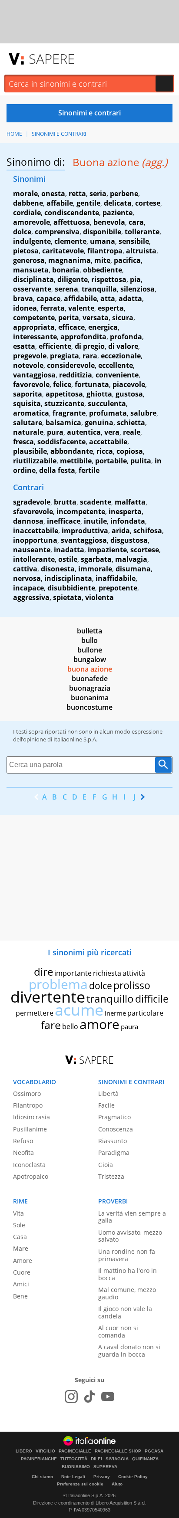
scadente (95, 502)
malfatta (130, 502)
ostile (67, 559)
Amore (22, 1260)
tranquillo (110, 998)
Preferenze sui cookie (80, 1484)
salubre (143, 413)
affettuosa (71, 222)
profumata (108, 413)
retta (77, 193)
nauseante (31, 549)
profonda (126, 336)
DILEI (96, 1459)
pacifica (127, 260)
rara (90, 356)
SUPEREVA (105, 1467)
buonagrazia (89, 688)
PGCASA (154, 1451)
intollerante (34, 559)
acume (79, 1009)
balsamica (63, 422)
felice (62, 384)
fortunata (92, 384)
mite (102, 260)
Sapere (52, 58)
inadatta (69, 549)
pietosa (26, 251)
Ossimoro (27, 1093)
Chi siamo (42, 1476)
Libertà (108, 1093)
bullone (89, 650)
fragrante (69, 413)
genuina (99, 422)
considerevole (71, 365)
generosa (29, 260)
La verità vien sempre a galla (132, 1217)
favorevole (31, 384)
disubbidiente (71, 588)
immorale (95, 569)
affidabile (80, 298)
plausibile (30, 451)
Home (14, 134)
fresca (23, 441)
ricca (104, 451)
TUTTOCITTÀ (73, 1459)
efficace (71, 327)
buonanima (90, 697)
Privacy (101, 1476)
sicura (122, 317)
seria (98, 193)
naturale (28, 432)
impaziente (107, 549)
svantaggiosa (84, 540)
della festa (57, 470)
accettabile (108, 441)
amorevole (31, 222)
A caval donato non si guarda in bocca (129, 1350)
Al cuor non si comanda (118, 1331)
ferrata (52, 308)
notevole (28, 365)
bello (70, 1026)
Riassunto (112, 1141)
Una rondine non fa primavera (126, 1255)
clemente (70, 241)
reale (131, 432)
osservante (32, 289)
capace (48, 298)
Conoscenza (115, 1129)
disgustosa (129, 540)
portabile (111, 461)
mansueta (31, 270)
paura (129, 1026)
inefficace (63, 521)
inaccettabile (35, 530)
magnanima (69, 260)
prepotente (118, 588)
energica (103, 327)
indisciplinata (68, 578)
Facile (106, 1105)
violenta (99, 597)
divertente (47, 996)
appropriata (34, 327)
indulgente (32, 241)
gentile (88, 203)
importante (73, 973)
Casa (20, 1237)
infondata (127, 521)
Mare (20, 1248)
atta (107, 298)
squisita (27, 403)
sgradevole (31, 502)
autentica (84, 432)
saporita (27, 394)
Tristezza (111, 1176)
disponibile (102, 231)
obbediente (102, 270)
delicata (118, 203)
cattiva (25, 569)
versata (96, 317)
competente (34, 317)
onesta (53, 193)
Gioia (105, 1165)
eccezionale (121, 356)
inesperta (125, 511)
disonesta (58, 569)
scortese (144, 549)
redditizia (75, 375)
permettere (34, 1013)
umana (102, 241)
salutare (27, 422)
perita (68, 317)
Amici (21, 1284)
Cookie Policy (133, 1476)
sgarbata (96, 559)
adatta (130, 298)
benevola (109, 222)
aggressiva (31, 597)
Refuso (23, 1141)
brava (23, 298)
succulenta (107, 403)
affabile (59, 203)
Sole (19, 1225)
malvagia (131, 559)
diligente (72, 279)
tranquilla (99, 289)
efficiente (55, 346)
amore (99, 1024)
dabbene (28, 203)
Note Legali (73, 1476)
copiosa (129, 451)
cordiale (27, 212)
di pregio (90, 346)
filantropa (105, 251)
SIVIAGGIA (117, 1459)
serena (66, 289)
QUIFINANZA (145, 1459)
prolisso (131, 985)
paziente (118, 212)
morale (25, 193)
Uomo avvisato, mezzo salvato (130, 1236)
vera (111, 432)
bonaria (66, 270)
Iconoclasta (29, 1165)
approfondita (83, 336)
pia (135, 279)
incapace (28, 588)
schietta (131, 422)
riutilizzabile (34, 461)
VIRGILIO (45, 1451)
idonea (25, 308)
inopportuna (35, 540)
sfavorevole (33, 511)
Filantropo (28, 1105)
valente (81, 308)
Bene (20, 1296)
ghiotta (99, 394)
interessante (35, 336)
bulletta (89, 631)
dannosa (28, 521)
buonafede (90, 678)
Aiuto (117, 1484)
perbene (124, 193)
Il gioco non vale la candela (125, 1312)
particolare (145, 1013)
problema (58, 984)
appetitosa (64, 394)
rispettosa (108, 279)
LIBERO (24, 1451)
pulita (140, 461)
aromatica (31, 413)
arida (121, 530)
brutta (65, 502)
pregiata (64, 356)
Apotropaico (30, 1176)
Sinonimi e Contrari (59, 134)
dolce (22, 231)
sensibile (134, 241)
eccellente (115, 365)
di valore (123, 346)
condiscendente (71, 212)
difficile (152, 999)
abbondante (71, 451)
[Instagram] (71, 1396)
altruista (141, 251)
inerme (115, 1013)
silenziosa (137, 289)
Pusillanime (30, 1129)
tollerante (142, 231)
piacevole (129, 384)
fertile (89, 470)
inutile (95, 521)
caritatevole (63, 251)
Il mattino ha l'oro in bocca (127, 1274)
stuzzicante (64, 403)
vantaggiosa (34, 375)
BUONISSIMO (76, 1467)
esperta (111, 308)
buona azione (89, 669)
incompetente (80, 511)
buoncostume (89, 707)
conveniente (117, 375)
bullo (89, 640)
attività (134, 973)
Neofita (23, 1152)
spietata (67, 597)
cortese (147, 203)
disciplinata (33, 279)
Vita (18, 1213)
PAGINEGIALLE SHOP (118, 1451)
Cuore (21, 1272)
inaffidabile (116, 578)
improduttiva (85, 530)
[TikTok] (89, 1396)
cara (136, 222)
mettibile (76, 461)
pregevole (29, 356)
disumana (133, 569)
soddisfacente (61, 441)
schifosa (147, 530)
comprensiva (57, 231)
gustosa (129, 394)
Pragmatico (114, 1117)
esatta (24, 346)
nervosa (27, 578)
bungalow (89, 659)
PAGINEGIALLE (75, 1451)
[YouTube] (108, 1396)
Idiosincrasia (31, 1117)
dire (43, 971)
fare (51, 1024)
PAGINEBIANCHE (39, 1459)
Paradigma (113, 1152)
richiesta (107, 973)
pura (55, 432)
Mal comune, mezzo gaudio (127, 1293)
